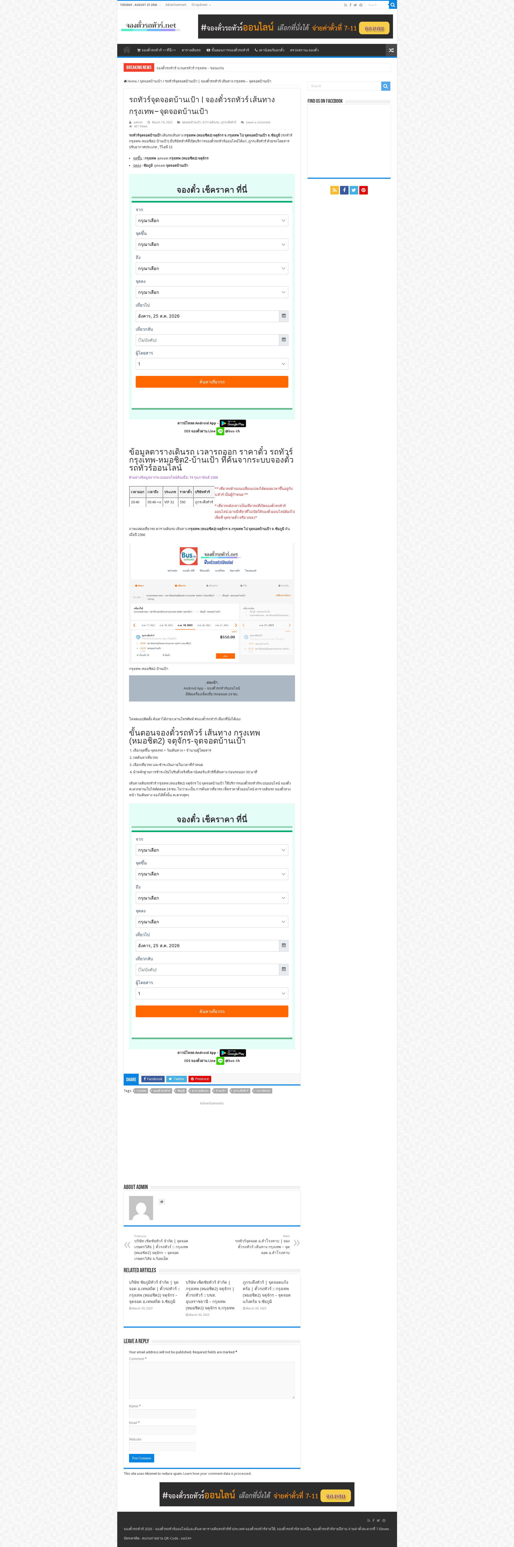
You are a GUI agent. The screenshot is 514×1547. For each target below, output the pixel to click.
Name (135, 1406)
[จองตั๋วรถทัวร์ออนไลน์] (150, 24)
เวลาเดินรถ (263, 1091)
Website (135, 1439)
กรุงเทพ (141, 1091)
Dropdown (199, 5)
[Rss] (346, 5)
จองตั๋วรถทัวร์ (207, 719)
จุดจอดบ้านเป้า (151, 81)
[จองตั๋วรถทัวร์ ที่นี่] (295, 26)
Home (132, 81)
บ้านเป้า (221, 1091)
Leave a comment (258, 122)
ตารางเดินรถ (191, 50)
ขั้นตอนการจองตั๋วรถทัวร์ (230, 50)
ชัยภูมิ (181, 1091)
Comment (138, 1359)
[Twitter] (355, 5)
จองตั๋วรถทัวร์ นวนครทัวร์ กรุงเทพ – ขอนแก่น (190, 68)
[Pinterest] (361, 5)
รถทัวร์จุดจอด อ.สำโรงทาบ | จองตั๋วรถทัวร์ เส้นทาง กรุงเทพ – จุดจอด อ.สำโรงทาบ (262, 1244)
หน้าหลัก (127, 49)
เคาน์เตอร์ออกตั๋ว (271, 50)
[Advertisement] (212, 1140)
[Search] (393, 5)
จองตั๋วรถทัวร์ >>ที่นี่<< (159, 50)
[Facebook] (350, 5)
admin (138, 122)
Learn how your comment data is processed (217, 1474)
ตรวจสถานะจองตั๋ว (304, 50)
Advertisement (175, 5)
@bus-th (232, 431)
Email (134, 1423)
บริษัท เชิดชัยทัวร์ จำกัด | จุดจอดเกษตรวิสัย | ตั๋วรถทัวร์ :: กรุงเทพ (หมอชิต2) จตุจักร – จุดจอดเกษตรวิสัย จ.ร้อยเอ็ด (161, 1247)
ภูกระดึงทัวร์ (228, 122)
